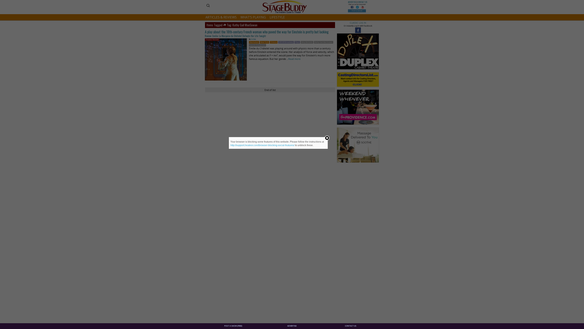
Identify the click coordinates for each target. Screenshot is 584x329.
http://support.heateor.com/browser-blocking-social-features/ (262, 145)
